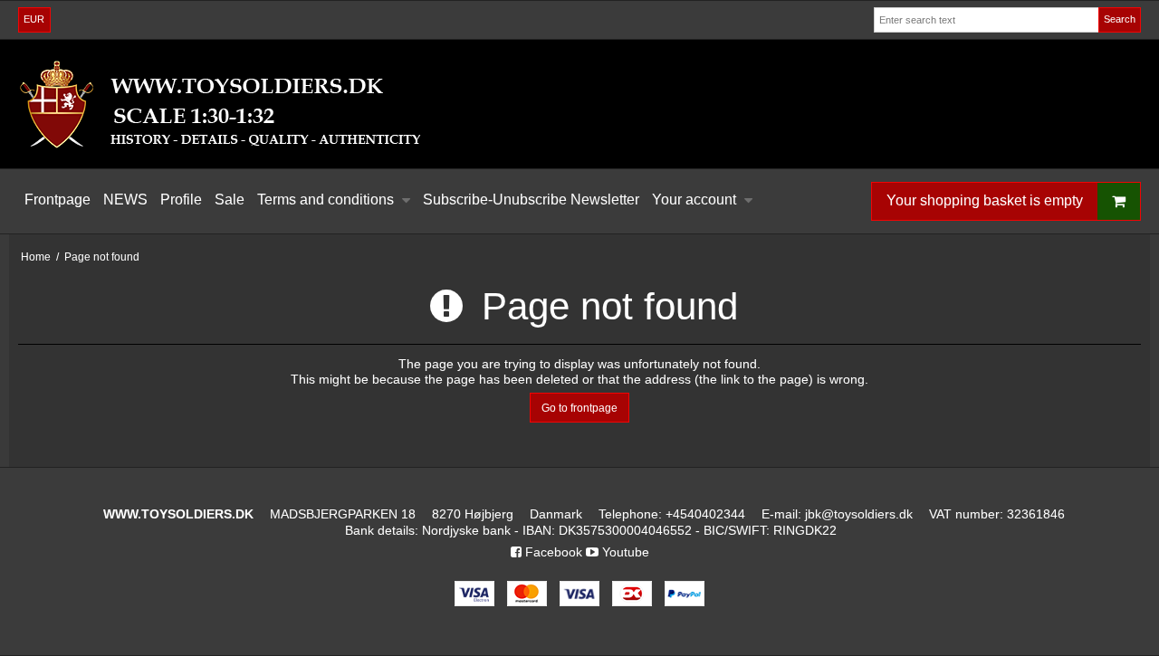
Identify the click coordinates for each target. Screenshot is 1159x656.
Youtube (624, 552)
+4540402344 (705, 514)
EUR (34, 19)
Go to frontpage (579, 408)
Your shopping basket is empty (984, 200)
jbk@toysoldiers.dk (859, 514)
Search (1119, 19)
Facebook (552, 552)
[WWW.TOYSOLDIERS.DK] (579, 104)
